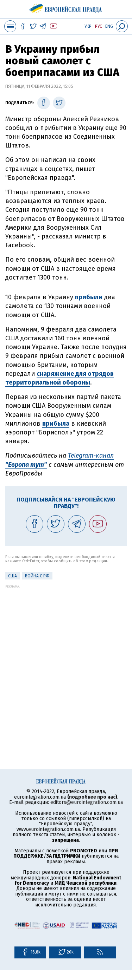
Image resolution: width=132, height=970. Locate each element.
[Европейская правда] (66, 7)
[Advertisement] (66, 654)
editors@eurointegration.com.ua (86, 802)
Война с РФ (37, 576)
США (12, 576)
